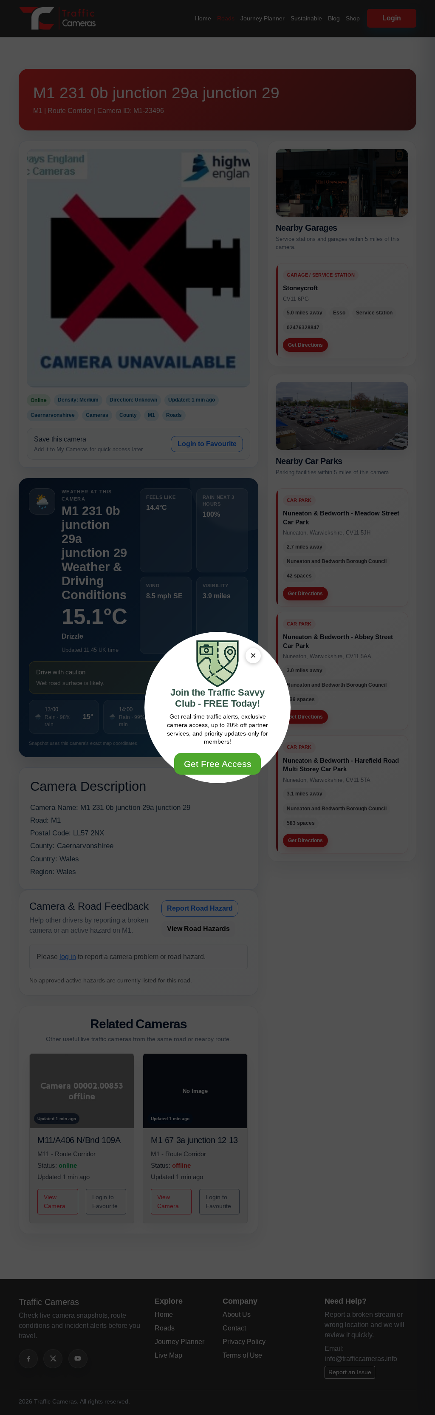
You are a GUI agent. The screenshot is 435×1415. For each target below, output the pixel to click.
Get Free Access (217, 764)
